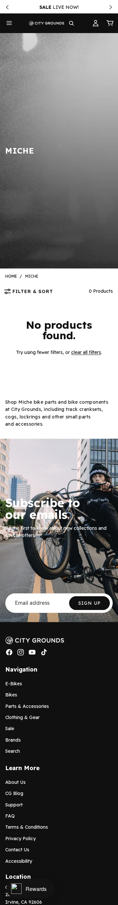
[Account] (95, 23)
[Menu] (9, 23)
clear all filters (86, 352)
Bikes (11, 695)
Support (14, 805)
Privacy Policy (20, 838)
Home (11, 276)
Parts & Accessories (27, 706)
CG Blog (14, 793)
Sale (9, 728)
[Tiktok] (44, 652)
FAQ (10, 816)
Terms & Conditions (26, 827)
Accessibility (18, 861)
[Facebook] (9, 652)
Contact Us (17, 850)
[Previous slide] (7, 7)
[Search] (71, 23)
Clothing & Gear (22, 717)
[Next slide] (111, 7)
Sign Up (89, 603)
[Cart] (110, 23)
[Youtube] (32, 652)
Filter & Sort (32, 291)
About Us (15, 782)
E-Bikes (13, 684)
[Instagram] (21, 652)
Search (12, 751)
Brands (13, 740)
